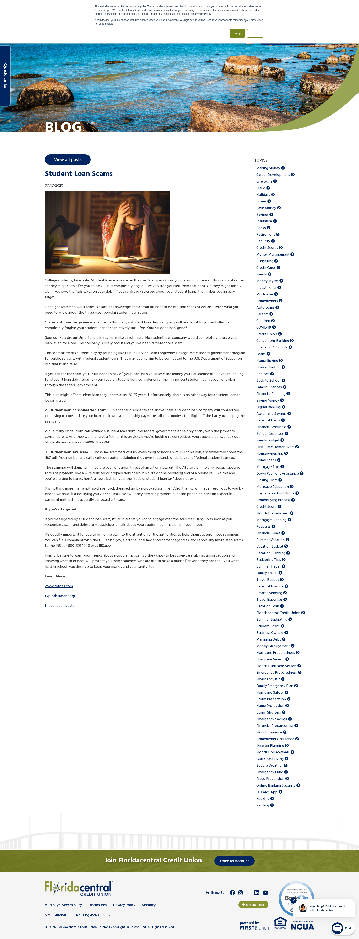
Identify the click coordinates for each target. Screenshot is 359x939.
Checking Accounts (272, 347)
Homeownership (269, 454)
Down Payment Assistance (277, 473)
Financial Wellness (271, 427)
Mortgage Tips (267, 467)
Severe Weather (269, 765)
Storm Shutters (268, 712)
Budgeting (264, 261)
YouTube (265, 892)
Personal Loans (268, 420)
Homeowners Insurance (275, 739)
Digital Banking (268, 407)
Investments (266, 288)
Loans (261, 354)
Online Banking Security (275, 785)
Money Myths (267, 281)
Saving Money (267, 400)
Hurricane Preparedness (275, 653)
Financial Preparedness (274, 726)
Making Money (268, 168)
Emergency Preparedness (276, 673)
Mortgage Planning (271, 520)
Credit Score (266, 507)
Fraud (260, 188)
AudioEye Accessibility (63, 905)
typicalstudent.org (60, 596)
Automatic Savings (271, 414)
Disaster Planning (270, 746)
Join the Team (255, 904)
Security (263, 241)
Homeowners (267, 301)
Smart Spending (269, 593)
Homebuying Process (273, 500)
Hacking (262, 799)
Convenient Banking (272, 341)
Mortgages (264, 294)
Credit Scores (267, 248)
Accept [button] (237, 33)
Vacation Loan (267, 606)
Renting (262, 805)
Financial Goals (268, 533)
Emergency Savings (271, 719)
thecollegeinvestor (60, 606)
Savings (262, 215)
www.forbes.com (59, 586)
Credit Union (266, 334)
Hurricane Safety (270, 692)
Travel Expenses (269, 600)
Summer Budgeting (271, 619)
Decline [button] (255, 33)
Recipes (262, 374)
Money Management (272, 254)
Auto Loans (265, 308)
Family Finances (269, 387)
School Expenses (270, 434)
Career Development (273, 175)
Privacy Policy (124, 905)
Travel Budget (267, 580)
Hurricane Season (270, 659)
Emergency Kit (268, 679)
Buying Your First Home (275, 493)
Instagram (240, 892)
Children (263, 321)
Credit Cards (266, 268)
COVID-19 (263, 327)
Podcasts (263, 527)
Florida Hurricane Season (276, 666)
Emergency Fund (269, 772)
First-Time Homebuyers (275, 447)
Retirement (265, 234)
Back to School (268, 381)
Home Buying (267, 361)
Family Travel (267, 573)
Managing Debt (268, 639)
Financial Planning (270, 394)
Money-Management (273, 646)
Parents (262, 314)
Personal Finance (270, 586)
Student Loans (268, 626)
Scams (261, 201)
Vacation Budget (269, 546)
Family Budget (267, 440)
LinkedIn (256, 892)
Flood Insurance (269, 732)
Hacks (261, 228)
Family (261, 274)
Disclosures (98, 905)
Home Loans (266, 460)
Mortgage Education (272, 487)
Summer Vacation (270, 540)
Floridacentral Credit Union (278, 613)
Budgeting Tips (268, 560)
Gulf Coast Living (270, 759)
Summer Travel (268, 566)
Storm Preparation (271, 699)
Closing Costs (266, 480)
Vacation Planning (270, 553)
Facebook (232, 892)
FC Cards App (267, 792)
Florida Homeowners (273, 752)
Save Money (266, 208)
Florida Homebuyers (272, 513)
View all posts (68, 159)
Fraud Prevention (270, 779)
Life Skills (264, 181)
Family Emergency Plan (274, 686)
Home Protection (270, 706)
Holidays (263, 195)
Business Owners (269, 633)
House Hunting (268, 367)
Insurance (264, 221)
